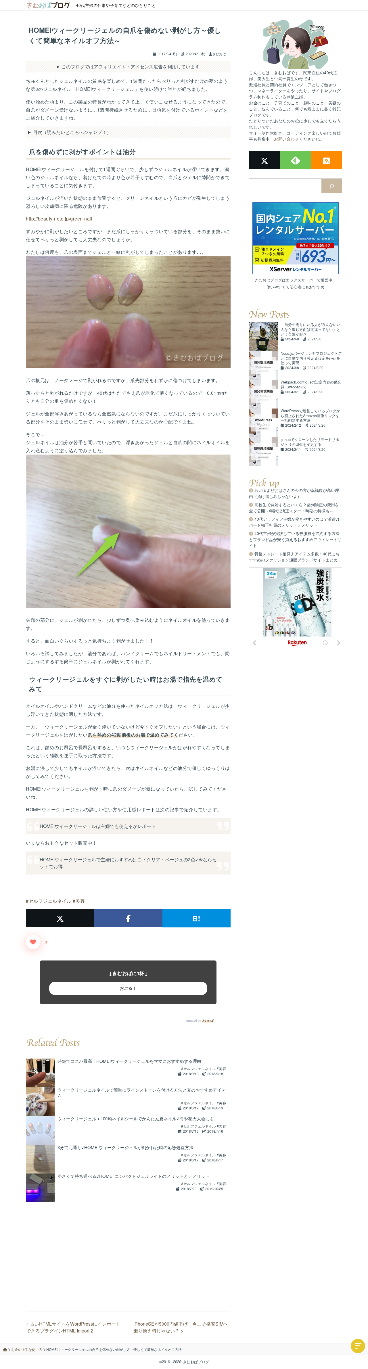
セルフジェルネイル (50, 901)
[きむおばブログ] (48, 5)
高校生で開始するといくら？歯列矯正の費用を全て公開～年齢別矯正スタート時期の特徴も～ (294, 507)
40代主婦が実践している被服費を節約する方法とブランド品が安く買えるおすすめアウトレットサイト (295, 539)
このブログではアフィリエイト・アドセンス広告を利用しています (131, 66)
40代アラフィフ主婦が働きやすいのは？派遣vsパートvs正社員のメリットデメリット (294, 522)
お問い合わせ (286, 139)
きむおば (208, 1021)
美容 (80, 901)
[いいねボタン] (33, 942)
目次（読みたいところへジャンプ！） (72, 132)
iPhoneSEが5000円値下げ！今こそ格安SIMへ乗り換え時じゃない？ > (180, 1327)
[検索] (331, 186)
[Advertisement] (128, 1242)
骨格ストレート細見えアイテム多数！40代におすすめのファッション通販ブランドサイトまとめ (294, 557)
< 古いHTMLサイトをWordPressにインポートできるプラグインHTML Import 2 (73, 1327)
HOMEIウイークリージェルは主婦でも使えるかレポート (98, 826)
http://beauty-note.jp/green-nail (59, 218)
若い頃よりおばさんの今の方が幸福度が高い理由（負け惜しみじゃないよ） (294, 493)
